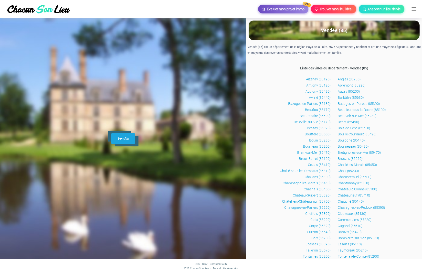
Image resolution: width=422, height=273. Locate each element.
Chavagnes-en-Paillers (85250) (307, 207)
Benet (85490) (348, 122)
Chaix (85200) (348, 170)
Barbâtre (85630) (351, 97)
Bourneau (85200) (316, 146)
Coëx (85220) (320, 219)
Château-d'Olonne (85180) (357, 189)
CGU (197, 264)
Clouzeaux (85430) (352, 213)
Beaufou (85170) (317, 109)
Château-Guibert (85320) (311, 195)
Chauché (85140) (351, 201)
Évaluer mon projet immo (286, 8)
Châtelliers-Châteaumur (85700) (306, 201)
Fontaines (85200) (316, 256)
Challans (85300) (317, 177)
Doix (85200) (320, 238)
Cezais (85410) (319, 164)
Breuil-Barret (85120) (314, 158)
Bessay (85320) (318, 128)
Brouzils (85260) (350, 158)
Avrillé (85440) (319, 97)
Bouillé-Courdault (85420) (357, 134)
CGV (205, 264)
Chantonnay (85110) (353, 183)
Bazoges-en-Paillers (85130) (309, 103)
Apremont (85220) (351, 85)
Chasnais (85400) (317, 189)
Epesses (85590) (318, 244)
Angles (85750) (349, 79)
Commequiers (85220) (354, 219)
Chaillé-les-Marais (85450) (357, 164)
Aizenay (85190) (318, 79)
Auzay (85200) (349, 91)
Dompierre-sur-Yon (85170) (358, 238)
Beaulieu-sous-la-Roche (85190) (362, 109)
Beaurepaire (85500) (315, 115)
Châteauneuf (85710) (354, 195)
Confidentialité (219, 264)
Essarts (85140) (350, 244)
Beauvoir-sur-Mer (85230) (357, 115)
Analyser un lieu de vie (383, 9)
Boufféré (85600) (317, 134)
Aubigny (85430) (318, 91)
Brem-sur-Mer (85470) (313, 152)
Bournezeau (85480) (353, 146)
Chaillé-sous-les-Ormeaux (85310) (305, 170)
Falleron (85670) (318, 250)
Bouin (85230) (319, 140)
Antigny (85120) (318, 85)
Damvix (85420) (349, 231)
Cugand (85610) (350, 225)
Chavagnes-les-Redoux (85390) (361, 207)
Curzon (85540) (318, 231)
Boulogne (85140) (351, 140)
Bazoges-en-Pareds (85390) (359, 103)
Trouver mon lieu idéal (335, 9)
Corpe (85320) (319, 225)
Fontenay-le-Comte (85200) (358, 256)
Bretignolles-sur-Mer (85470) (359, 152)
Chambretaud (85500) (354, 177)
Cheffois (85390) (317, 213)
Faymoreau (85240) (353, 250)
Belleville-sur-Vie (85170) (312, 122)
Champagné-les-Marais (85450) (306, 183)
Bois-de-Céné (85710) (354, 128)
